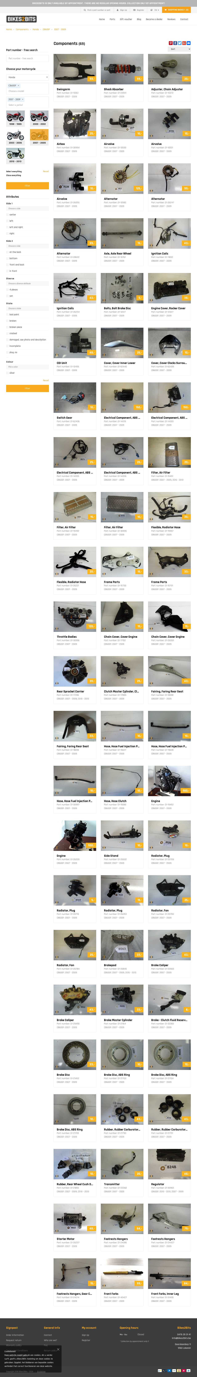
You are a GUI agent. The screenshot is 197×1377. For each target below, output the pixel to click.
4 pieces (14, 289)
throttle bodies (67, 637)
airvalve (109, 144)
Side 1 (9, 203)
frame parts (112, 582)
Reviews (171, 19)
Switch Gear (64, 418)
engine (155, 801)
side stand (111, 856)
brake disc (63, 1075)
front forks (111, 1294)
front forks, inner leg (165, 1294)
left (11, 221)
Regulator (157, 1184)
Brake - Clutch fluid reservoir (169, 1020)
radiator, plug (160, 856)
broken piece (16, 327)
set (11, 296)
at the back (15, 252)
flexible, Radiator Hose (165, 527)
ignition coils (159, 253)
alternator (111, 199)
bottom (13, 258)
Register (140, 10)
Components (22, 29)
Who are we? (50, 1340)
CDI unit (62, 363)
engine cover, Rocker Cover (168, 308)
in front (13, 271)
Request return (13, 1340)
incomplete (15, 346)
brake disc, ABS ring (117, 1075)
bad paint (14, 314)
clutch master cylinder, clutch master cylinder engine (122, 691)
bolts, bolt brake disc (117, 308)
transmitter (112, 1184)
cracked (13, 333)
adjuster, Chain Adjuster (167, 89)
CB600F (46, 29)
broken (13, 320)
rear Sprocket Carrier (70, 691)
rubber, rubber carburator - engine (122, 1129)
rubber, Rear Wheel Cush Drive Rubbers (75, 1184)
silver (12, 373)
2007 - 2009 (60, 29)
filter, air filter (160, 472)
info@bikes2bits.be (181, 1338)
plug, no (13, 352)
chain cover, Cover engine (120, 637)
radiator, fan (160, 910)
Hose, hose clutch (115, 801)
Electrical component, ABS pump (122, 418)
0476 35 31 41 (184, 1334)
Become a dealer (154, 19)
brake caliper (159, 965)
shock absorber (114, 89)
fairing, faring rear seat (167, 691)
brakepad (110, 965)
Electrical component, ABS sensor (75, 472)
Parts (112, 19)
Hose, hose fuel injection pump (122, 746)
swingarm (63, 89)
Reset (46, 171)
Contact (184, 19)
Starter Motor (65, 1239)
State (9, 303)
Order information (15, 1335)
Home (102, 19)
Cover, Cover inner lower (119, 363)
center (13, 214)
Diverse (10, 278)
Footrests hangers (116, 1239)
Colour (9, 362)
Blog (139, 19)
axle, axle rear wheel (117, 253)
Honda (36, 29)
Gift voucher (126, 19)
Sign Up (123, 10)
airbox (61, 144)
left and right (16, 227)
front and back (17, 264)
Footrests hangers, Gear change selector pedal (75, 1294)
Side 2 (9, 241)
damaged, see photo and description (28, 339)
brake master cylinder (118, 1020)
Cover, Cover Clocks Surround (169, 363)
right (12, 233)
